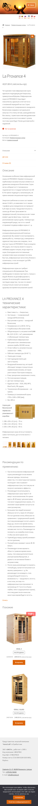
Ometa (4, 600)
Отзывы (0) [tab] (6, 163)
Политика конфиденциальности (19, 802)
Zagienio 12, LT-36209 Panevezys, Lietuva (17, 769)
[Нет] (35, 795)
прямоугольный (12, 140)
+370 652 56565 (11, 772)
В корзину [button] (19, 662)
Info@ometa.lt (13, 775)
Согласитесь (19, 797)
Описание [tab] (6, 151)
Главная (7, 25)
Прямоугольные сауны (18, 25)
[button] (32, 36)
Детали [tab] (5, 157)
